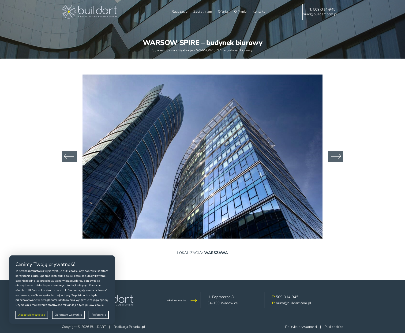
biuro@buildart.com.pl (293, 303)
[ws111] (202, 77)
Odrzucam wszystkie (68, 315)
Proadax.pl (137, 327)
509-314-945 (287, 297)
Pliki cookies (334, 327)
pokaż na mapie (176, 300)
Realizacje (185, 50)
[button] (69, 156)
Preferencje (98, 315)
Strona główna (163, 50)
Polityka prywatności (301, 327)
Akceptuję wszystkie (31, 315)
